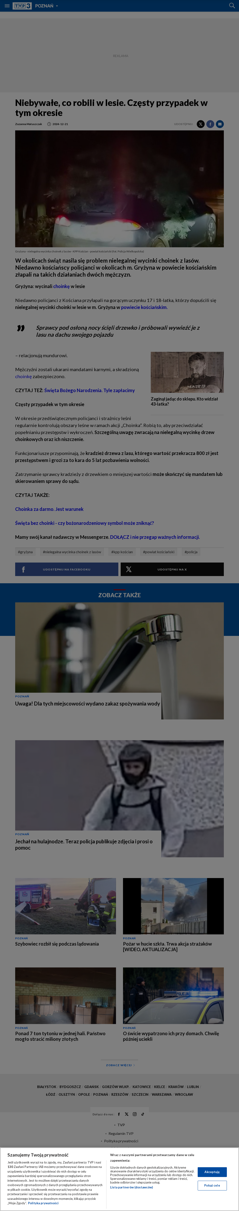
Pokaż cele (212, 1185)
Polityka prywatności (43, 1203)
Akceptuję (212, 1172)
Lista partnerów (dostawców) (131, 1187)
